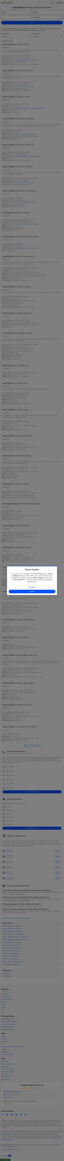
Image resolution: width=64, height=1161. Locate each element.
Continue (32, 591)
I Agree (32, 587)
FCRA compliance (38, 578)
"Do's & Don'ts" (19, 580)
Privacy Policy (38, 574)
